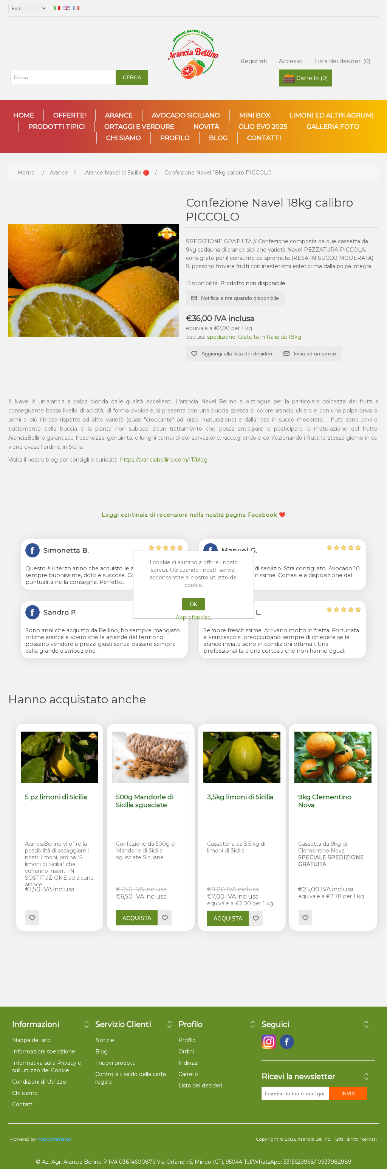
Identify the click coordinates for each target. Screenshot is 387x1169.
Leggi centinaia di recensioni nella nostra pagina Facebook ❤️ (194, 514)
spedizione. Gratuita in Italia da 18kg (254, 337)
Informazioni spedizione (43, 1051)
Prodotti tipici (56, 126)
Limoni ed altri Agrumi (331, 115)
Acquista (136, 918)
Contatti (264, 138)
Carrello (188, 1074)
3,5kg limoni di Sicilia (240, 797)
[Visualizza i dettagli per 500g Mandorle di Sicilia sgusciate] (150, 757)
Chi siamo (123, 138)
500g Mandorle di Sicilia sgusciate (144, 800)
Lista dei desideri (200, 1085)
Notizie (104, 1040)
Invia (348, 1093)
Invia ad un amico (315, 354)
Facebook (269, 1042)
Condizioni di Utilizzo (39, 1081)
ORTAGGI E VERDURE (139, 126)
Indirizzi (188, 1062)
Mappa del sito (31, 1040)
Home (23, 115)
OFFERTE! (69, 115)
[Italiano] (56, 8)
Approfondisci (194, 617)
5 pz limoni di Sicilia (56, 797)
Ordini (186, 1051)
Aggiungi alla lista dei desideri (236, 354)
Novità (206, 126)
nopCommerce (54, 1139)
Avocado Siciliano (186, 115)
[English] (66, 8)
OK (193, 604)
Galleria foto (333, 126)
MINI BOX (254, 115)
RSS (305, 1042)
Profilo (175, 138)
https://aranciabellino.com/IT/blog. (164, 459)
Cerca (132, 77)
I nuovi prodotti (115, 1062)
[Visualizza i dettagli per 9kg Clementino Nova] (333, 757)
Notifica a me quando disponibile (240, 298)
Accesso (291, 61)
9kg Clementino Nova (324, 800)
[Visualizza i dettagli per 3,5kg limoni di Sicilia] (241, 757)
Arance (119, 115)
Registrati (253, 61)
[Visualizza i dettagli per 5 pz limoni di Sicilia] (59, 757)
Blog (218, 138)
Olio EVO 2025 (262, 126)
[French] (76, 8)
